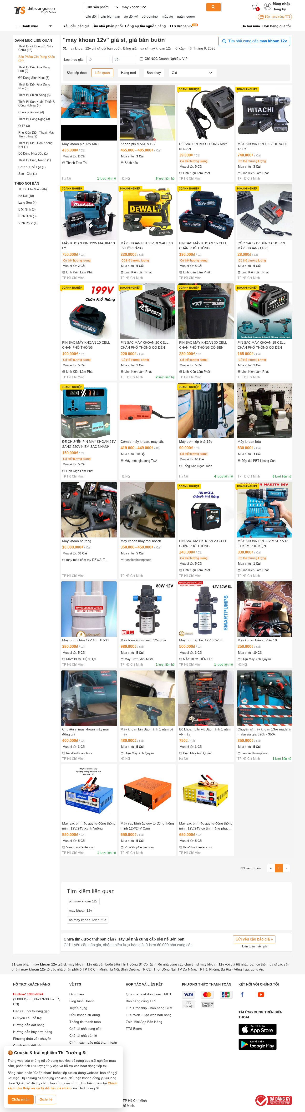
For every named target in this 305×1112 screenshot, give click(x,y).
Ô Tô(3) (24, 126)
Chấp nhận (21, 1099)
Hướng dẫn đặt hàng (29, 1025)
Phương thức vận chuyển (32, 1039)
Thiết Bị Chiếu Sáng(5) (34, 95)
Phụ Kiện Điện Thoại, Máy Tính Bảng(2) (36, 134)
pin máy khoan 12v (83, 901)
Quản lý (46, 1099)
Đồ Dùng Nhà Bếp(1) (33, 153)
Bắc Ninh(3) (27, 209)
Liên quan (102, 73)
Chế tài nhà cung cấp (85, 1029)
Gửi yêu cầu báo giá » (254, 939)
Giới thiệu (76, 994)
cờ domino (150, 16)
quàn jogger (186, 16)
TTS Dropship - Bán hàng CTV (149, 1008)
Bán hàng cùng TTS (277, 16)
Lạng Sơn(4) (27, 202)
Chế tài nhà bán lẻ (83, 1035)
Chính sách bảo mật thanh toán (93, 1042)
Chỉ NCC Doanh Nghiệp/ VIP (166, 58)
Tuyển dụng (78, 1008)
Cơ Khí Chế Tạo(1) (32, 167)
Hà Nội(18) (26, 196)
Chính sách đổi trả (27, 1045)
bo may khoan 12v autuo (87, 920)
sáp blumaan (110, 16)
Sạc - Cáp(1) (27, 174)
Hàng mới (128, 73)
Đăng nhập (281, 3)
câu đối (91, 16)
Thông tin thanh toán (85, 1022)
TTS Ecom (134, 1029)
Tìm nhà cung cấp (257, 41)
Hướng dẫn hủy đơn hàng (32, 1032)
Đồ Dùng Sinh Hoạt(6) (33, 78)
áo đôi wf (131, 16)
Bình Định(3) (27, 216)
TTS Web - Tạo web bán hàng (149, 1015)
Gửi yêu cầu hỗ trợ (27, 1018)
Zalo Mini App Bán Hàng (144, 1022)
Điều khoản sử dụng (84, 1015)
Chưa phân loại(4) (31, 112)
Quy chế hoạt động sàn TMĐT (149, 994)
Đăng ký (279, 9)
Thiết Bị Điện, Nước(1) (34, 160)
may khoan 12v (80, 910)
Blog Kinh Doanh (82, 1001)
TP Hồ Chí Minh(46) (32, 189)
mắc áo (167, 16)
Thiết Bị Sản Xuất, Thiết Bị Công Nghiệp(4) (37, 103)
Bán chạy (154, 73)
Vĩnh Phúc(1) (27, 223)
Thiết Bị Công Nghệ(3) (34, 119)
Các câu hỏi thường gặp (31, 1011)
